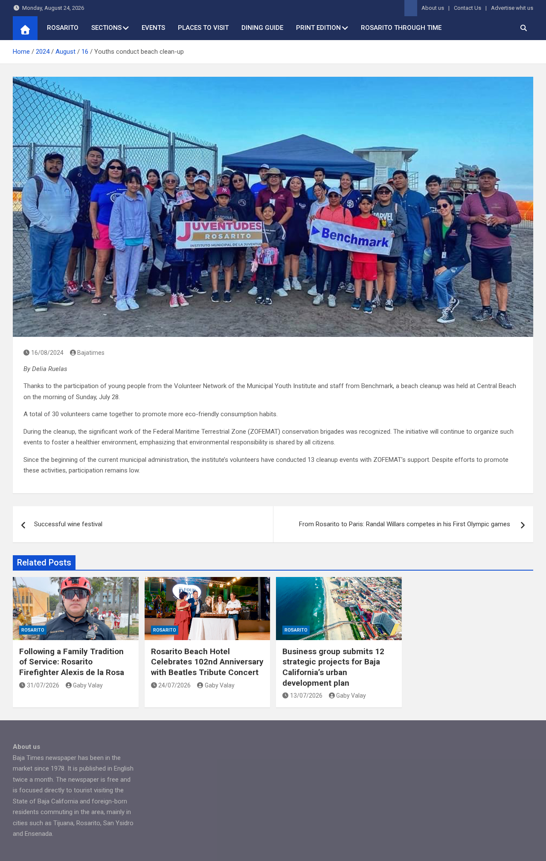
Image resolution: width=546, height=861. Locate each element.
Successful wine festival (68, 524)
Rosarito (62, 28)
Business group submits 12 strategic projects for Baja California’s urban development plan (333, 667)
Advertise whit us (512, 8)
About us (432, 8)
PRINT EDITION (318, 28)
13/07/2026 (306, 695)
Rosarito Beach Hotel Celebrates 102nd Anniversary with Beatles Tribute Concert (207, 661)
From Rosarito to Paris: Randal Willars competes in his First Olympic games (405, 524)
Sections (106, 28)
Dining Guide (262, 28)
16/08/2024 (47, 352)
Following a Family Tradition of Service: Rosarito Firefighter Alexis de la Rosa (71, 661)
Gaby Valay (88, 685)
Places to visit (203, 28)
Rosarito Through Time (401, 28)
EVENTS (153, 28)
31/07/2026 (43, 685)
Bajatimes (91, 352)
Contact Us (467, 8)
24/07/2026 (174, 685)
